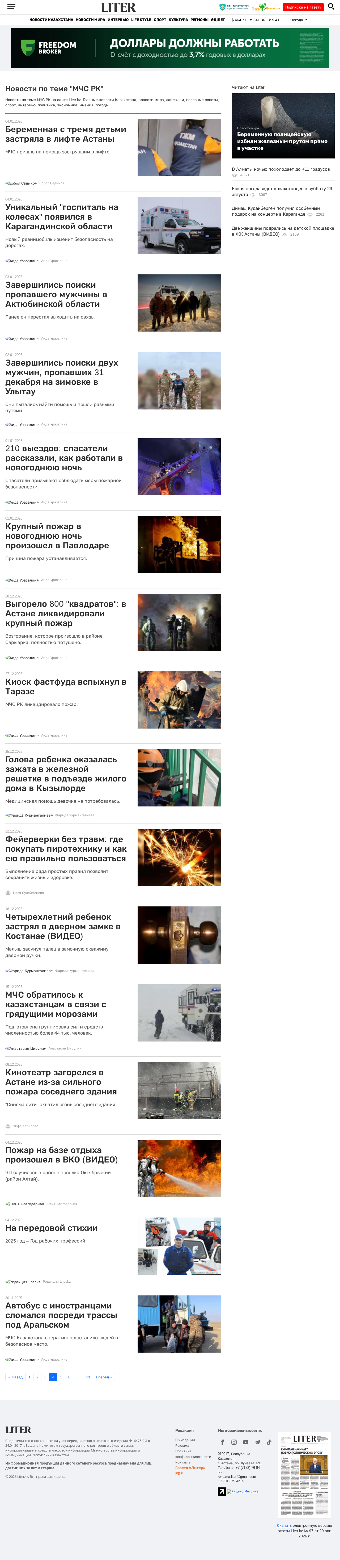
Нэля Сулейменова (28, 893)
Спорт (160, 20)
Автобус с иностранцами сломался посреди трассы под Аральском (61, 1315)
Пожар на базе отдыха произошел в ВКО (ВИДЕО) (61, 1154)
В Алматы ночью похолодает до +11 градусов (281, 169)
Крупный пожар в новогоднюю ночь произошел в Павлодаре (57, 535)
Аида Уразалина (54, 261)
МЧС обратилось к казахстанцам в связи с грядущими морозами (55, 1004)
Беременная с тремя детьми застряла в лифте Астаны (65, 134)
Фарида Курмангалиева (74, 815)
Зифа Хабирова (25, 1126)
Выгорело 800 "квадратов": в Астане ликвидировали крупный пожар (65, 613)
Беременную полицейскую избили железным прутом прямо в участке (282, 141)
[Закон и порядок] (235, 7)
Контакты (183, 1462)
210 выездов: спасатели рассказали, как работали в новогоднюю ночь (64, 458)
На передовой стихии (51, 1228)
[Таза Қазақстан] (267, 7)
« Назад (15, 1377)
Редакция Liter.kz (57, 1281)
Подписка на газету (303, 7)
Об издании (185, 1440)
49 (88, 1377)
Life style (141, 20)
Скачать (284, 1525)
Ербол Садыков (51, 183)
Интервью (118, 20)
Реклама (182, 1446)
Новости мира (90, 20)
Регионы (199, 20)
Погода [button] (297, 20)
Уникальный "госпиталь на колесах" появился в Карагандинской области (61, 216)
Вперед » (104, 1377)
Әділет (218, 20)
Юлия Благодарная (62, 1204)
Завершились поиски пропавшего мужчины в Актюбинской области (56, 294)
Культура (178, 20)
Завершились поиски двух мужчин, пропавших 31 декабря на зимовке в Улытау (61, 377)
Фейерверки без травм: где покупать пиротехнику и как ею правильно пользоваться (66, 848)
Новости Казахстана (51, 20)
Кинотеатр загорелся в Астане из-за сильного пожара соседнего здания (61, 1082)
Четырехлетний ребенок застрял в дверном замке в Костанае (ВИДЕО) (63, 926)
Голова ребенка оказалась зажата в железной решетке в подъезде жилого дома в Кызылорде (65, 774)
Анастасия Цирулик (65, 1048)
